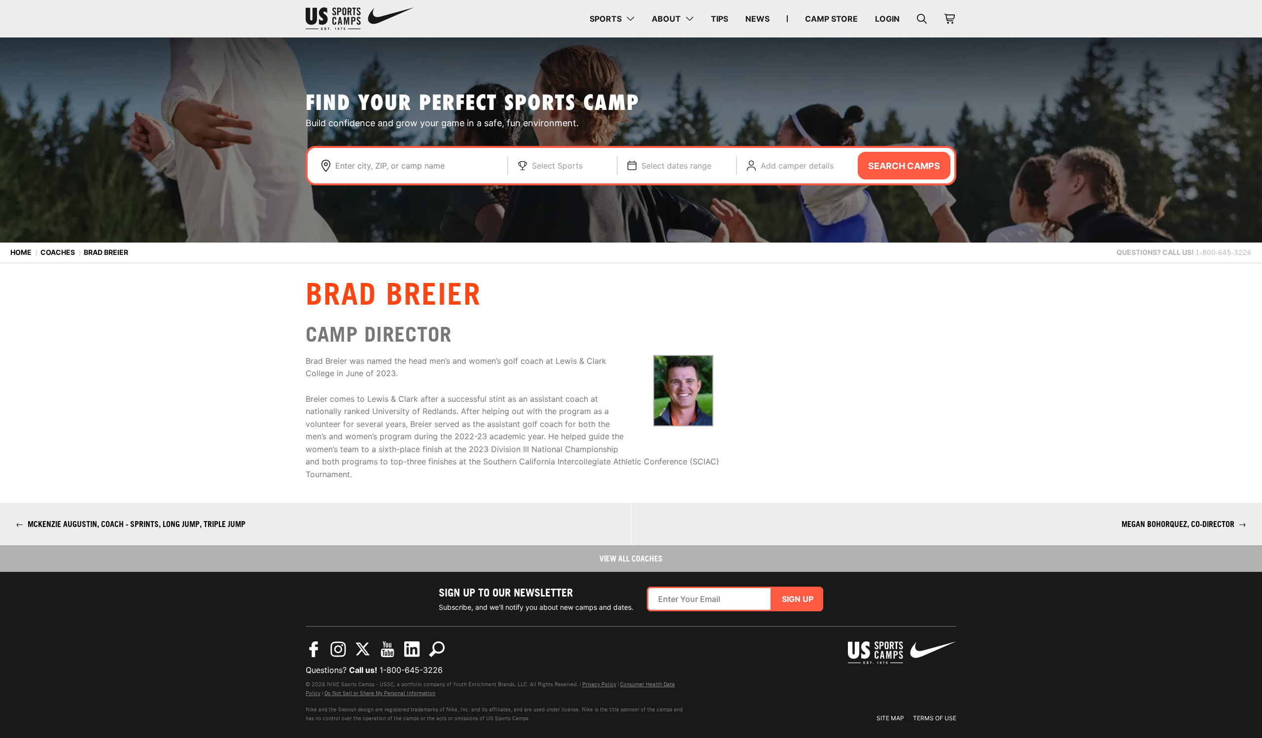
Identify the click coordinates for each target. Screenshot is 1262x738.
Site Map (890, 718)
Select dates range (676, 166)
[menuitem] (612, 19)
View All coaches (631, 558)
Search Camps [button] (904, 166)
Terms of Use (934, 718)
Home (21, 252)
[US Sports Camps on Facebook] (313, 649)
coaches (57, 252)
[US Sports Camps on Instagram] (338, 649)
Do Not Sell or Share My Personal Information (379, 693)
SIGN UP (797, 599)
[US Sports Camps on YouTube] (387, 649)
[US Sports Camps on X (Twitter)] (363, 649)
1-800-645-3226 (411, 670)
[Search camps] (437, 649)
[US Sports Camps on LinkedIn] (412, 649)
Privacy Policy (599, 684)
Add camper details (797, 166)
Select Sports (557, 166)
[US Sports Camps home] (360, 18)
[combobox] (416, 165)
